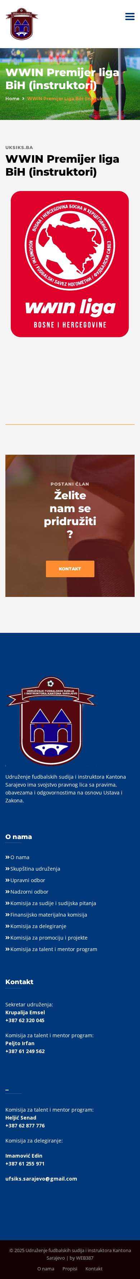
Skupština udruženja (35, 868)
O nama (19, 857)
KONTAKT (70, 568)
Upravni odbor (27, 880)
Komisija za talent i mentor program (53, 949)
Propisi (69, 1268)
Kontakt (94, 1268)
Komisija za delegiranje (38, 926)
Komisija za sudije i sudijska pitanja (53, 903)
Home (12, 98)
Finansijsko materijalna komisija (48, 914)
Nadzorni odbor (29, 891)
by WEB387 (81, 1258)
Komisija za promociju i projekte (49, 937)
